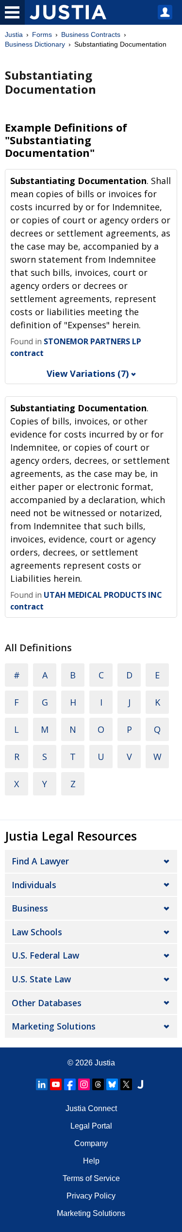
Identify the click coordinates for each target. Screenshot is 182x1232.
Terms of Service (91, 1178)
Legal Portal (91, 1126)
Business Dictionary (35, 44)
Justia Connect (91, 1108)
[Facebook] (70, 1084)
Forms (42, 34)
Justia (14, 34)
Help (91, 1161)
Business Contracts (90, 34)
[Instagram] (84, 1084)
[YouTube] (56, 1084)
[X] (126, 1084)
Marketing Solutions (54, 1026)
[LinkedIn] (42, 1084)
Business (30, 908)
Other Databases (47, 1003)
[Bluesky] (112, 1084)
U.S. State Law (41, 979)
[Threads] (98, 1084)
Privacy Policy (91, 1196)
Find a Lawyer (40, 861)
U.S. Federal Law (45, 955)
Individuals (34, 885)
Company (91, 1143)
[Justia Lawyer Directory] (140, 1084)
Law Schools (37, 932)
